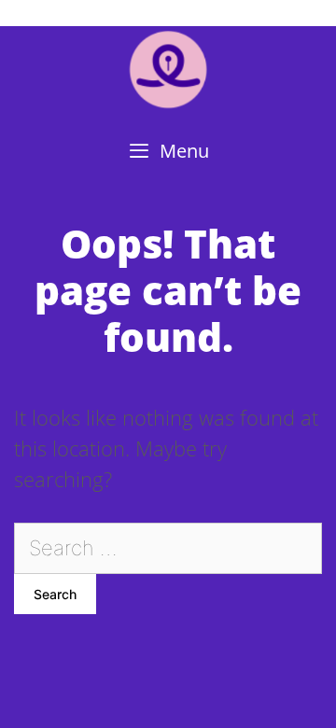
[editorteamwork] (168, 68)
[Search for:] (168, 547)
